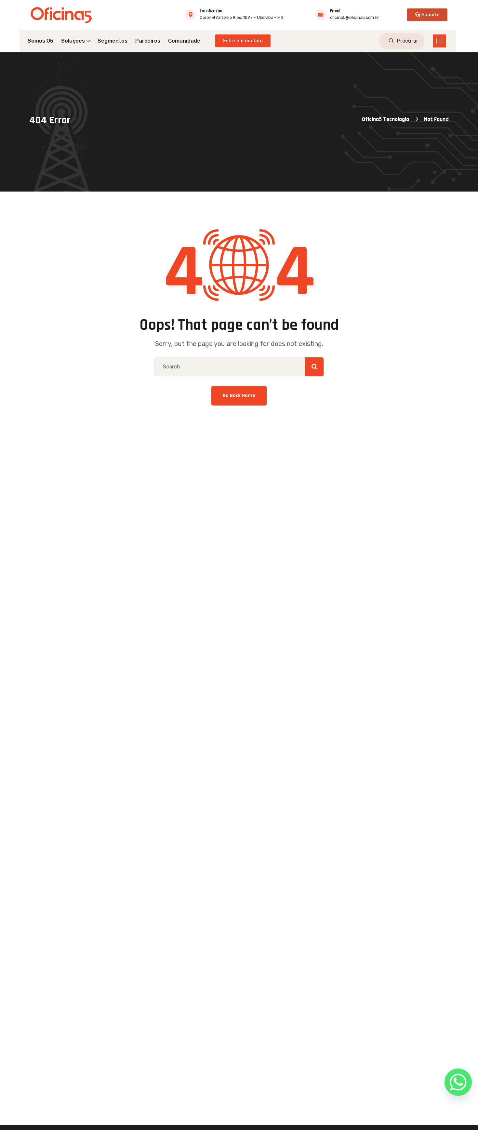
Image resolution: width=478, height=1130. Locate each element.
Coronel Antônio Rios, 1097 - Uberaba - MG (242, 17)
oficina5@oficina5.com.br (354, 17)
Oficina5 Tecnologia (385, 119)
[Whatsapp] (458, 1082)
